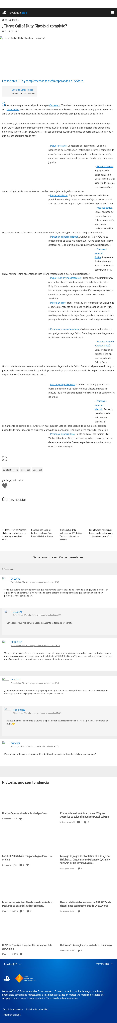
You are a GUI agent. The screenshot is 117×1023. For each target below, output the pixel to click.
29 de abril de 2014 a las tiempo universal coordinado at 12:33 (35, 683)
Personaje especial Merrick (101, 405)
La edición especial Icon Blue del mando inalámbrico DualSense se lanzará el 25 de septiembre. (27, 903)
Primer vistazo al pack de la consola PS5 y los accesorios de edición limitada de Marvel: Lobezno (84, 814)
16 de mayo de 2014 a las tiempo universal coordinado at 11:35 (35, 746)
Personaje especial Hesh (62, 384)
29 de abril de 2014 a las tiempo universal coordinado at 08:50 (35, 645)
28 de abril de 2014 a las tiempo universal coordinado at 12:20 (35, 582)
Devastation (13, 109)
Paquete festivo (58, 145)
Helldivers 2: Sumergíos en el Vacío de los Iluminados (86, 945)
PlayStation (17, 12)
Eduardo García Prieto (22, 89)
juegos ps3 (25, 470)
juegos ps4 (37, 470)
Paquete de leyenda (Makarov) (65, 277)
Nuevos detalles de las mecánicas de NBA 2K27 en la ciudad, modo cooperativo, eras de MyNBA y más (85, 903)
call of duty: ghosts (10, 470)
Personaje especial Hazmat (64, 236)
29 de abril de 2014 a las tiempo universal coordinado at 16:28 (37, 713)
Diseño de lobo (58, 302)
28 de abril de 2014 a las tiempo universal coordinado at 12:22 (37, 615)
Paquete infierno (58, 195)
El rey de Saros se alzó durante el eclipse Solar (24, 813)
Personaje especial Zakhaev (64, 329)
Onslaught (54, 105)
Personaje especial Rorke (101, 253)
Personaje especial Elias (62, 433)
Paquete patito (104, 207)
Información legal (12, 1014)
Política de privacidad (37, 1009)
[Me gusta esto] (20, 818)
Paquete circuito (104, 166)
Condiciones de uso (13, 1009)
